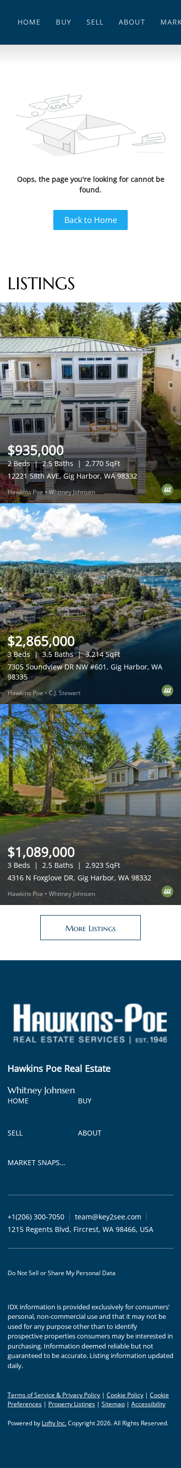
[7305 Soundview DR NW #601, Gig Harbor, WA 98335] (90, 603)
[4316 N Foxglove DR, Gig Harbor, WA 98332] (90, 804)
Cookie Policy (125, 1395)
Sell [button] (95, 22)
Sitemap (113, 1404)
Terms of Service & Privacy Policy (54, 1395)
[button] (21, 1102)
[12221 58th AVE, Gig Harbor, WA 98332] (90, 402)
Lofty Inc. (54, 1423)
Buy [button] (63, 22)
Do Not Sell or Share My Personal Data (62, 1273)
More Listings (90, 928)
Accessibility (148, 1404)
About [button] (132, 22)
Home (29, 22)
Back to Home (90, 219)
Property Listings (71, 1404)
